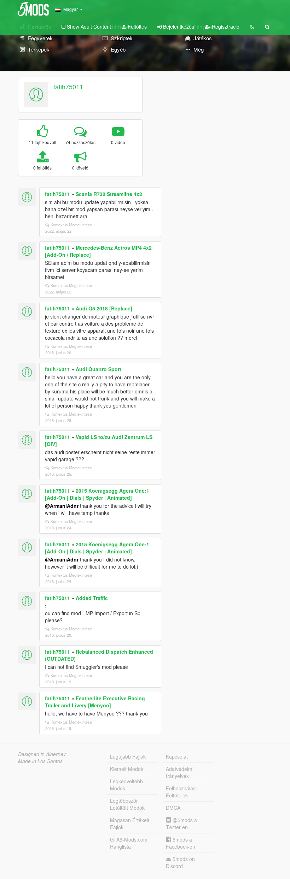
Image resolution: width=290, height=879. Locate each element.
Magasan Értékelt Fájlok (129, 823)
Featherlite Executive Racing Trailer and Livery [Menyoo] (95, 702)
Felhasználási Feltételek (181, 792)
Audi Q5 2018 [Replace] (104, 308)
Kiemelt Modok (126, 768)
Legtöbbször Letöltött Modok (127, 804)
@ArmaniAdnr (62, 505)
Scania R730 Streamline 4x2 (109, 193)
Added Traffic (92, 597)
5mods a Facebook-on (180, 843)
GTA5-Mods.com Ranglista (128, 843)
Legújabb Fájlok (128, 756)
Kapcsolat (177, 756)
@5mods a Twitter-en (181, 823)
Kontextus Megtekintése (71, 224)
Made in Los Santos (40, 761)
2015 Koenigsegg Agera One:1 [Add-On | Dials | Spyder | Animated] (97, 494)
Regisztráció (224, 26)
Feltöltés (136, 26)
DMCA (173, 807)
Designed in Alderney (42, 754)
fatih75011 (68, 86)
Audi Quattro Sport (98, 369)
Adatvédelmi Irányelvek (179, 772)
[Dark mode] (252, 26)
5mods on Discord (180, 862)
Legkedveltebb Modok (126, 785)
